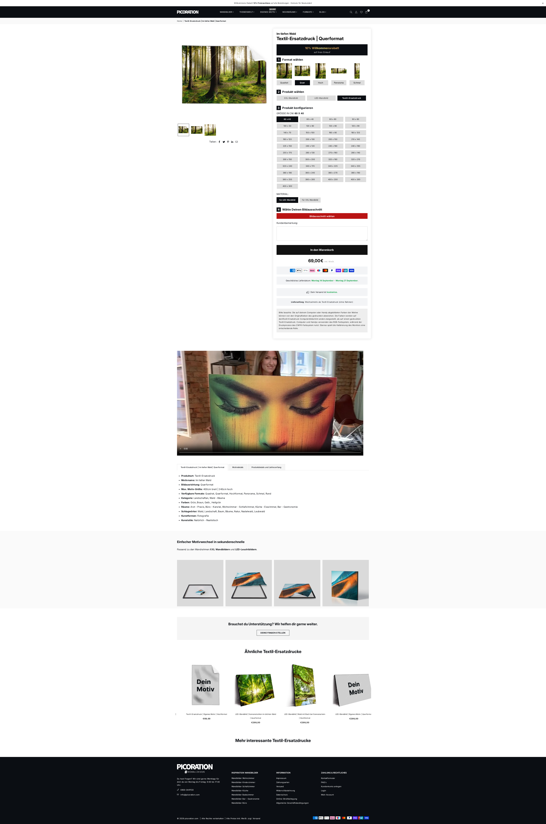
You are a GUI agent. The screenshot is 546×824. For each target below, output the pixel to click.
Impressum (281, 778)
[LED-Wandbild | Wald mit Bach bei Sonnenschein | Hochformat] (297, 685)
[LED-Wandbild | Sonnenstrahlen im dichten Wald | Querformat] (248, 685)
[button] (366, 12)
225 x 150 (287, 146)
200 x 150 (332, 139)
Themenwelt (246, 12)
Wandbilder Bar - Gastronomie (245, 799)
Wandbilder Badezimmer (242, 795)
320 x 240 (287, 166)
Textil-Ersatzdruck (351, 98)
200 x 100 (310, 139)
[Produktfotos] (200, 583)
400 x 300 (287, 186)
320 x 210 (355, 159)
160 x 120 (355, 132)
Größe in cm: (290, 113)
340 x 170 (310, 166)
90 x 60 (355, 119)
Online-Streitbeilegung (286, 799)
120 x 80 (333, 126)
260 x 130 (310, 152)
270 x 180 (332, 152)
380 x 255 (287, 179)
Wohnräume (289, 12)
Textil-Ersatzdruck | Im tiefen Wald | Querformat (202, 467)
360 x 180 (287, 173)
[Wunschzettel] (361, 12)
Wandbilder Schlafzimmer (243, 786)
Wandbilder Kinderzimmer (243, 782)
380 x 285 (310, 179)
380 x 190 (355, 173)
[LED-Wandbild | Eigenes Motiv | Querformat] (346, 685)
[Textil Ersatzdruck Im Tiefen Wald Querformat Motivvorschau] (196, 130)
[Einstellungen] (356, 12)
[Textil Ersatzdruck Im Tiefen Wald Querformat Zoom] (210, 130)
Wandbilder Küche (239, 790)
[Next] (266, 75)
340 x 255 (355, 166)
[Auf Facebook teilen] (219, 142)
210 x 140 (355, 139)
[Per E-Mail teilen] (236, 142)
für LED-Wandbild (287, 200)
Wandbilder (226, 12)
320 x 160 (332, 159)
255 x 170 (287, 152)
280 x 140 (355, 152)
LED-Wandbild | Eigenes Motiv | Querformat (346, 714)
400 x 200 (333, 179)
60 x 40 (287, 119)
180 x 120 (287, 139)
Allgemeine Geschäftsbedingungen (292, 803)
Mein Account (327, 795)
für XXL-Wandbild (310, 200)
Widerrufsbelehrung (285, 790)
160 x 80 (333, 132)
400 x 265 (355, 179)
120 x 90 (356, 126)
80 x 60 (332, 119)
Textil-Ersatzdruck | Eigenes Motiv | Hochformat (199, 714)
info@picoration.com (189, 795)
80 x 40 (310, 119)
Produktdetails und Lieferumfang (266, 467)
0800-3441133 (187, 790)
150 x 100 (310, 132)
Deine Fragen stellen (272, 633)
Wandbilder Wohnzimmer (243, 778)
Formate (307, 12)
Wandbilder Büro (239, 803)
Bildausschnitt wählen (322, 216)
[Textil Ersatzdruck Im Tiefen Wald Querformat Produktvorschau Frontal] (183, 130)
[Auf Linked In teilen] (232, 142)
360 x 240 (310, 173)
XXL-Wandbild (291, 98)
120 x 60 (310, 126)
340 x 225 (333, 166)
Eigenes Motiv (267, 11)
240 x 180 (355, 146)
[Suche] (351, 12)
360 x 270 (333, 173)
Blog (322, 12)
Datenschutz (282, 795)
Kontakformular (328, 778)
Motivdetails (237, 467)
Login (323, 790)
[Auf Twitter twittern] (224, 142)
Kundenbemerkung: (287, 223)
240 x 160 (332, 146)
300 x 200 (310, 159)
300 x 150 (287, 159)
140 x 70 (287, 132)
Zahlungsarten (282, 782)
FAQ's (324, 782)
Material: (283, 194)
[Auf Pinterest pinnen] (228, 142)
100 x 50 (287, 126)
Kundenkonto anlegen (331, 786)
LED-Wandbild (321, 98)
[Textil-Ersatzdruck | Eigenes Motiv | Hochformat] (199, 685)
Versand (280, 786)
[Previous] (180, 75)
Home (179, 21)
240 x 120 (310, 146)
